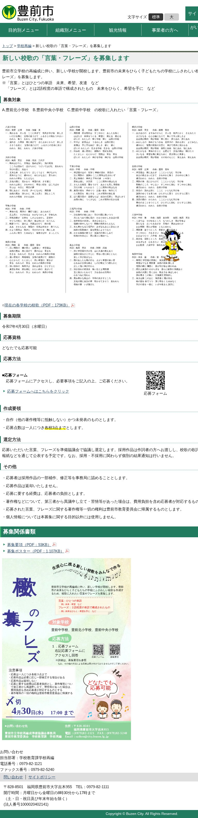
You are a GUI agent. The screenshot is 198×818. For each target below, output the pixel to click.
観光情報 (118, 30)
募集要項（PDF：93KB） (29, 544)
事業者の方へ (165, 30)
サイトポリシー (41, 777)
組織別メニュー (70, 30)
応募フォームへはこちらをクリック (38, 391)
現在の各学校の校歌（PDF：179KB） (37, 305)
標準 (156, 17)
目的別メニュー (23, 30)
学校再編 (24, 46)
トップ (7, 46)
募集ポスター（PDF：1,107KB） (35, 551)
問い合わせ (13, 777)
